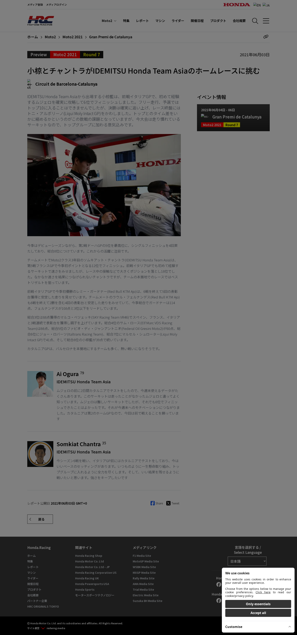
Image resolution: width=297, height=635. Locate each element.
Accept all (258, 613)
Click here (263, 592)
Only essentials (258, 604)
